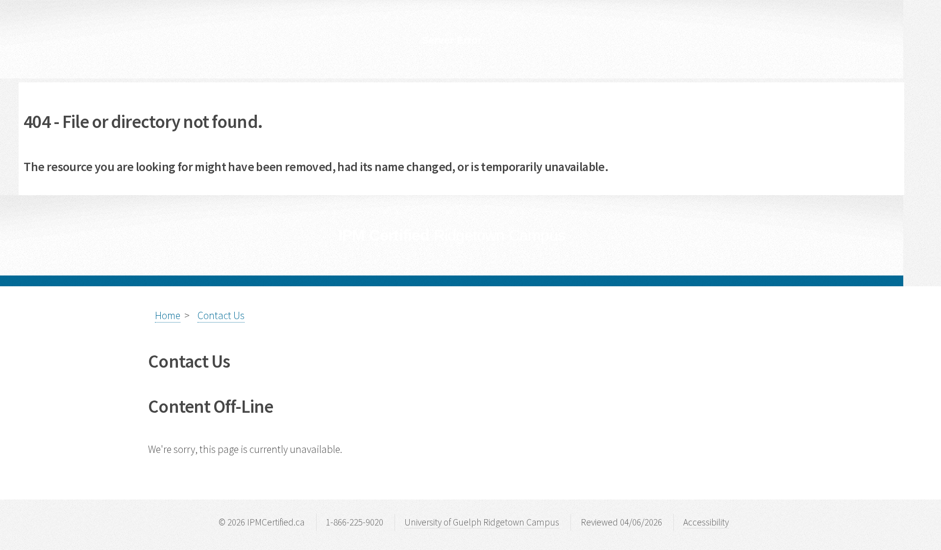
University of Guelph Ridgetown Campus (481, 522)
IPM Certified (451, 235)
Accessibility (706, 522)
